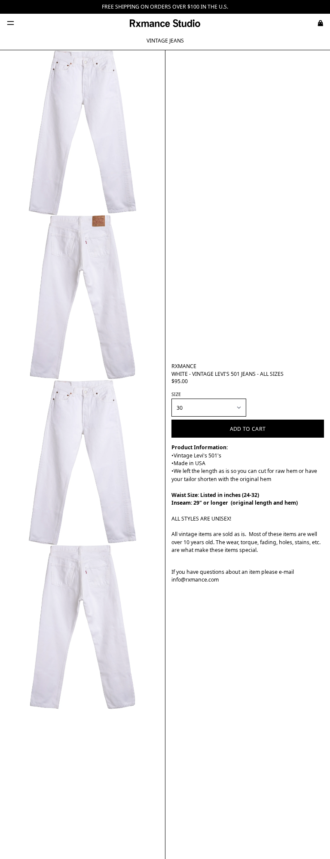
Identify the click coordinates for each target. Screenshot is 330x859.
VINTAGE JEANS (165, 40)
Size (176, 394)
